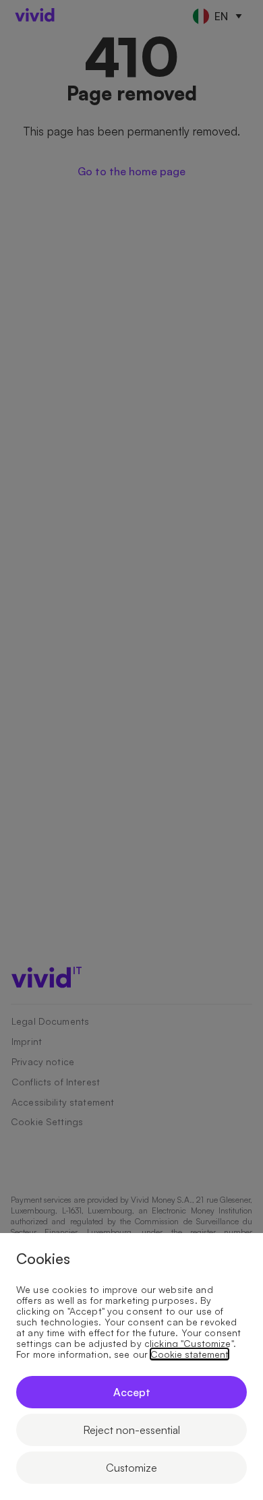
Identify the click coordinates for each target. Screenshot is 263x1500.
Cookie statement (189, 1354)
